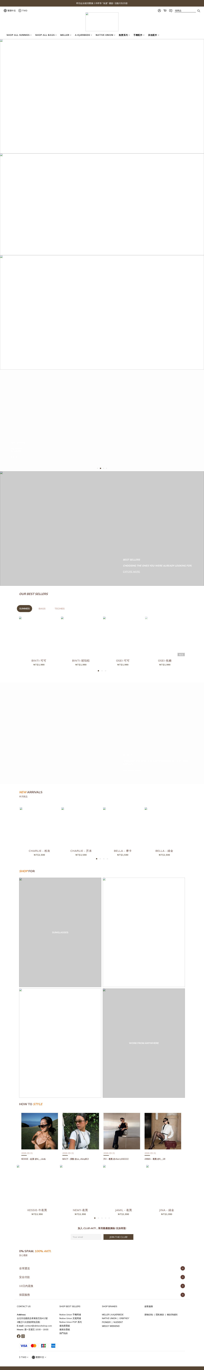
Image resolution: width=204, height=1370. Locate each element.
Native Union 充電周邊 (70, 1318)
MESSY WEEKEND (111, 1326)
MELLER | (106, 1314)
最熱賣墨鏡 (64, 1325)
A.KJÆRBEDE (82, 35)
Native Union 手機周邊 (70, 1314)
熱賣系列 (123, 35)
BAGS (42, 608)
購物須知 (149, 1314)
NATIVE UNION (104, 35)
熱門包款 (63, 1333)
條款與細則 (172, 1314)
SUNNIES (24, 608)
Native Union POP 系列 (70, 1322)
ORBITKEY (124, 1318)
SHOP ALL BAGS (45, 35)
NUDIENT (118, 1322)
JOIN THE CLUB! (118, 1236)
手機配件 (138, 35)
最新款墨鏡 (64, 1329)
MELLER (64, 35)
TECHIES (60, 608)
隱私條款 (160, 1314)
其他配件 (152, 35)
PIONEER (106, 1322)
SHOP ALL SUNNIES (18, 35)
